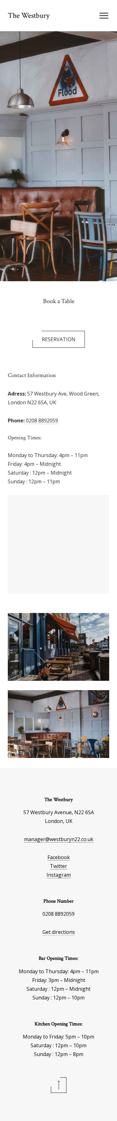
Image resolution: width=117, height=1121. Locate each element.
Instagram (58, 874)
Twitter (58, 866)
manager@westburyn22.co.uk (58, 839)
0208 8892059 (42, 420)
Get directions (58, 932)
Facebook (58, 857)
